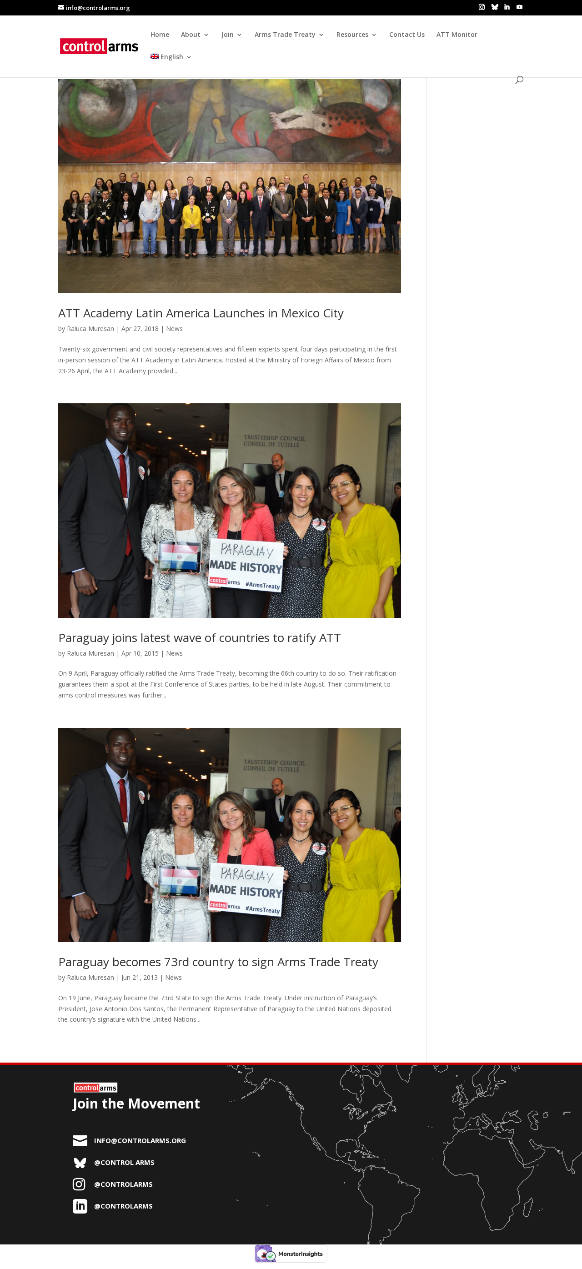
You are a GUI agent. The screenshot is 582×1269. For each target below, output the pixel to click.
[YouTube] (519, 7)
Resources (352, 35)
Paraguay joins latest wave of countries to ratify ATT (199, 637)
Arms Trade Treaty (285, 35)
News (174, 328)
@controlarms (123, 1184)
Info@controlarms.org (140, 1140)
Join (227, 35)
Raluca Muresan (90, 328)
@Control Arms (124, 1162)
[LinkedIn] (507, 7)
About (191, 35)
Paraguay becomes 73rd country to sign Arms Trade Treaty (218, 961)
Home (160, 35)
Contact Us (407, 35)
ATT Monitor (456, 35)
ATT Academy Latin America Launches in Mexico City (201, 313)
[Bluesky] (495, 7)
